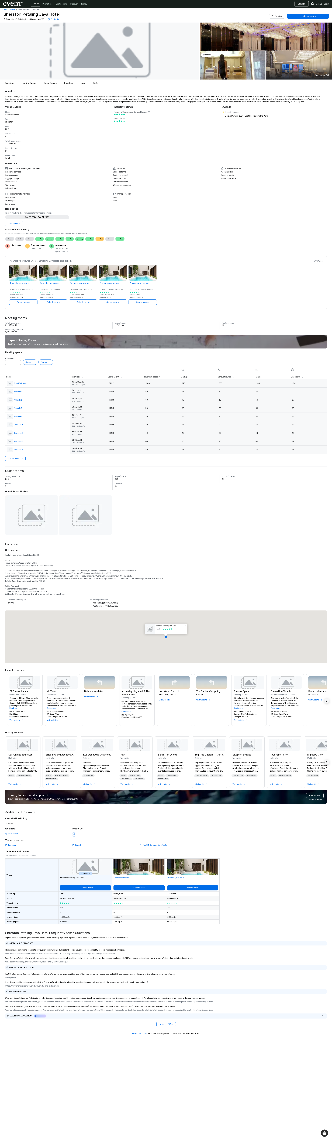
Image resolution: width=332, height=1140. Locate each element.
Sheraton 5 (18, 450)
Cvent (4, 10)
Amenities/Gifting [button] (202, 775)
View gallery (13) (322, 75)
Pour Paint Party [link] (279, 754)
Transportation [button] (88, 775)
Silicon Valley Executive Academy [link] (60, 754)
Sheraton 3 (18, 441)
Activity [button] (11, 775)
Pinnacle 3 (18, 408)
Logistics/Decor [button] (51, 778)
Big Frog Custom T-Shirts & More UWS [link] (209, 754)
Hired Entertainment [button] (24, 775)
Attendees (9, 358)
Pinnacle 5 (18, 416)
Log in (326, 4)
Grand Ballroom (20, 383)
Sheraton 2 (18, 433)
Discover (74, 4)
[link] (22, 745)
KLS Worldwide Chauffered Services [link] (97, 754)
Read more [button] (14, 708)
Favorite (278, 16)
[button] (99, 51)
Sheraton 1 (18, 425)
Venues (36, 4)
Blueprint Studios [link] (242, 754)
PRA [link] (122, 754)
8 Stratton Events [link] (167, 754)
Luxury (84, 4)
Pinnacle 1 (18, 392)
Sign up (319, 4)
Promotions (47, 4)
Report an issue (139, 1033)
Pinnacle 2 (18, 400)
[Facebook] (74, 834)
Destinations (61, 4)
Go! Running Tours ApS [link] (20, 754)
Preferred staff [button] (138, 778)
